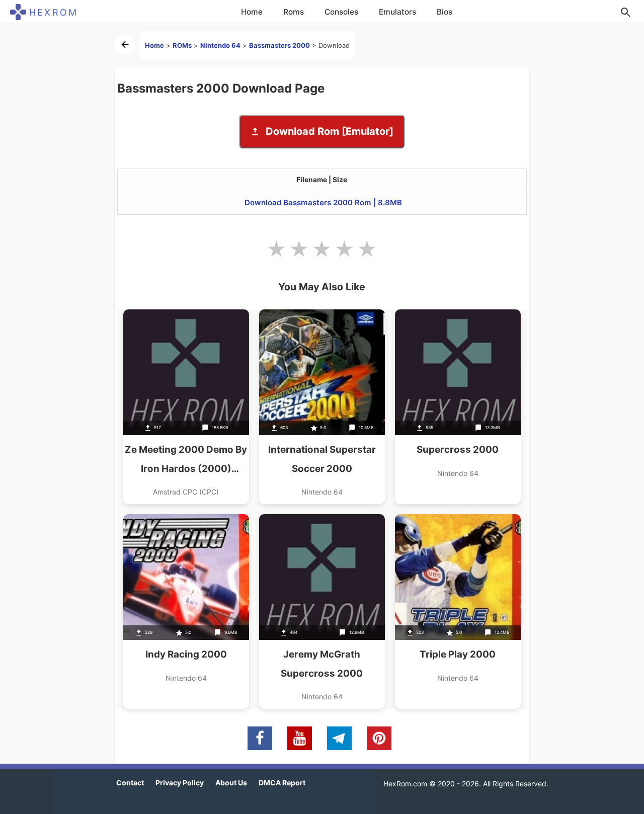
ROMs (182, 45)
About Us (231, 782)
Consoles (341, 12)
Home (252, 12)
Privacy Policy (179, 782)
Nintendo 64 (220, 45)
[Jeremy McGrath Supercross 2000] (322, 611)
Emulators (397, 12)
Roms (293, 12)
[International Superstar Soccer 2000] (322, 406)
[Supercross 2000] (458, 406)
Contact (130, 782)
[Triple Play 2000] (458, 611)
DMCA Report (282, 782)
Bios (444, 12)
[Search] (625, 12)
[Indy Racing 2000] (186, 611)
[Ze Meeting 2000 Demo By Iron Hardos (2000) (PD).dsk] (186, 406)
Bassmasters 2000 (279, 45)
